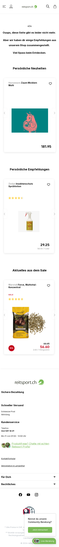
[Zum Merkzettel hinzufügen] (50, 84)
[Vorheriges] (5, 113)
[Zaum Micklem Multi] (29, 120)
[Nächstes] (54, 113)
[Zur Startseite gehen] (29, 6)
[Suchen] (47, 6)
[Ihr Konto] (11, 6)
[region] (29, 113)
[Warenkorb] (54, 6)
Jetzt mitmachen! (40, 530)
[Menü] (4, 6)
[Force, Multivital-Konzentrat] (28, 322)
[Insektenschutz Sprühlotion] (28, 221)
